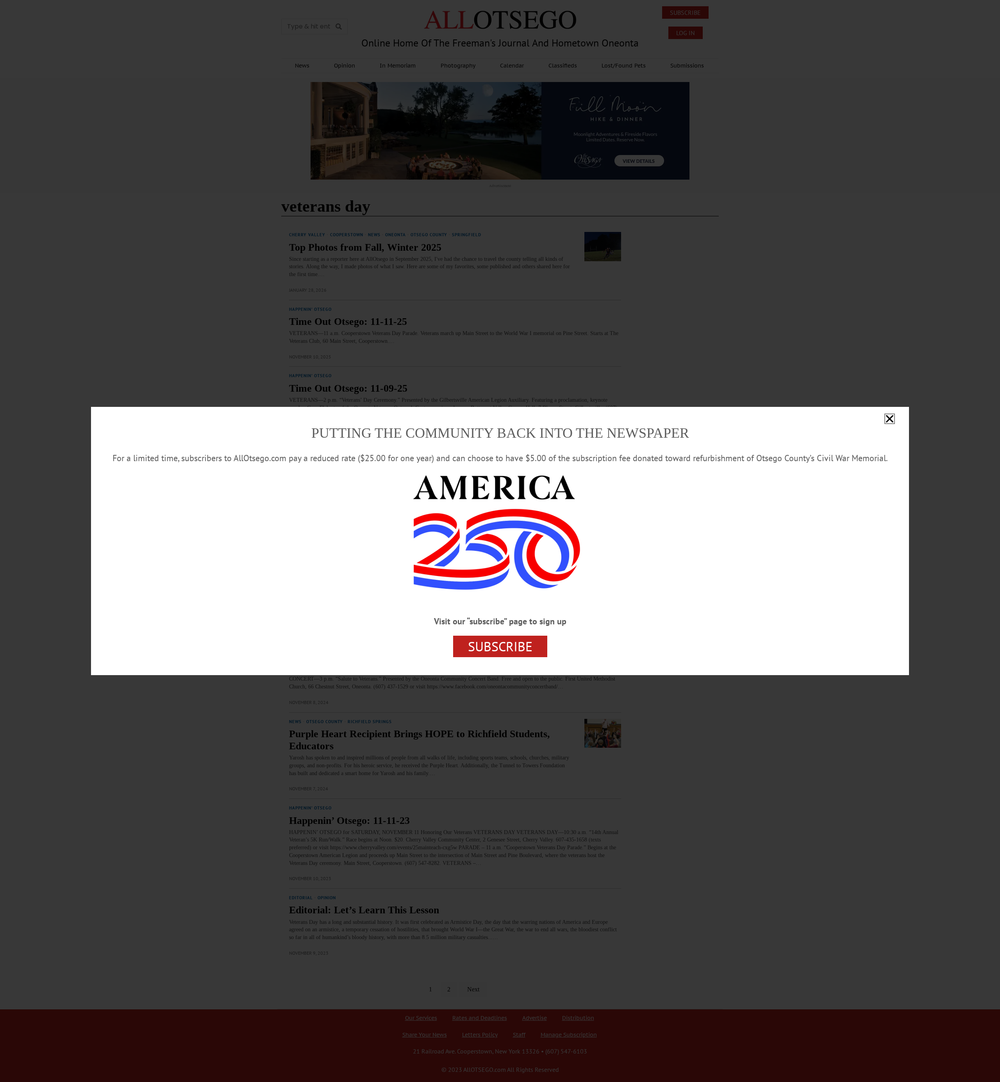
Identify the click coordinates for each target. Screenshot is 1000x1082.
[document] (500, 541)
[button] (889, 419)
